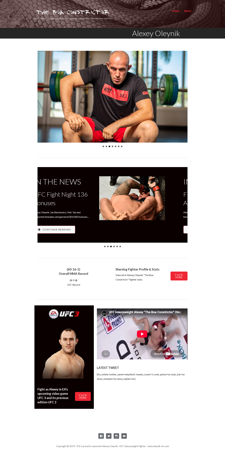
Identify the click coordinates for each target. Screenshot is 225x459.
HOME (175, 10)
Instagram (116, 436)
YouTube (124, 436)
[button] (78, 229)
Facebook (101, 436)
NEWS (187, 10)
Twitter (108, 436)
